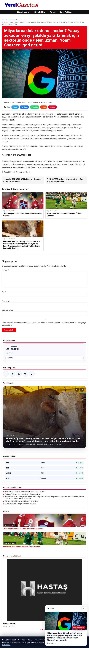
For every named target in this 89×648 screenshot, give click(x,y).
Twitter (15, 107)
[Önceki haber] (77, 390)
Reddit (44, 107)
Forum (52, 12)
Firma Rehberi (39, 12)
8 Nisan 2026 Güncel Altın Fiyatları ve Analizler (22, 501)
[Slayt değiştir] (40, 629)
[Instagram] (19, 374)
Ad (4, 292)
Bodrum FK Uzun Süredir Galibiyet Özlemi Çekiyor (23, 494)
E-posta (6, 301)
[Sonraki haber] (82, 390)
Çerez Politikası (66, 12)
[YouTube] (25, 374)
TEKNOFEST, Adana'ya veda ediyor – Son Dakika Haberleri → (65, 180)
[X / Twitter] (12, 374)
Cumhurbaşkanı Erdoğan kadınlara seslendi (20, 504)
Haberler (5, 20)
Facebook (24, 107)
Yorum (5, 270)
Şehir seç (9, 353)
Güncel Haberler (23, 12)
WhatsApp (34, 107)
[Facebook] (6, 374)
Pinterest (52, 107)
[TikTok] (32, 374)
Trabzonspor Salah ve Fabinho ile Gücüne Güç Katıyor (24, 491)
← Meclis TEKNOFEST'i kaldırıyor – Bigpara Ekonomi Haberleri (22, 180)
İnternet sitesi (8, 310)
